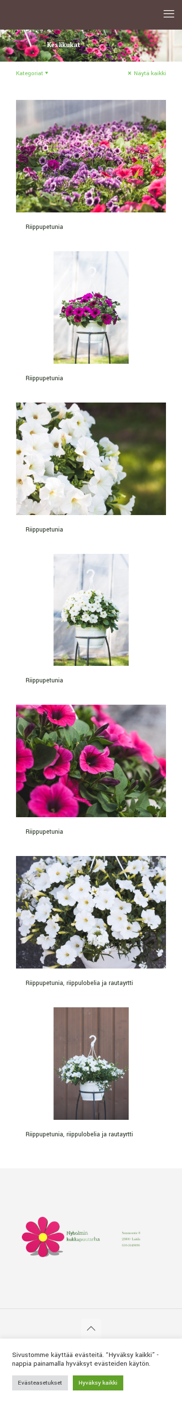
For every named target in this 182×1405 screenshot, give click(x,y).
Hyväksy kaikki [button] (98, 1383)
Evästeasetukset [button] (40, 1383)
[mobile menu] (169, 14)
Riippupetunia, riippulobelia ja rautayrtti (79, 983)
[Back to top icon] (91, 1329)
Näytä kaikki (149, 73)
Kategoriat (29, 73)
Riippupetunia (44, 227)
